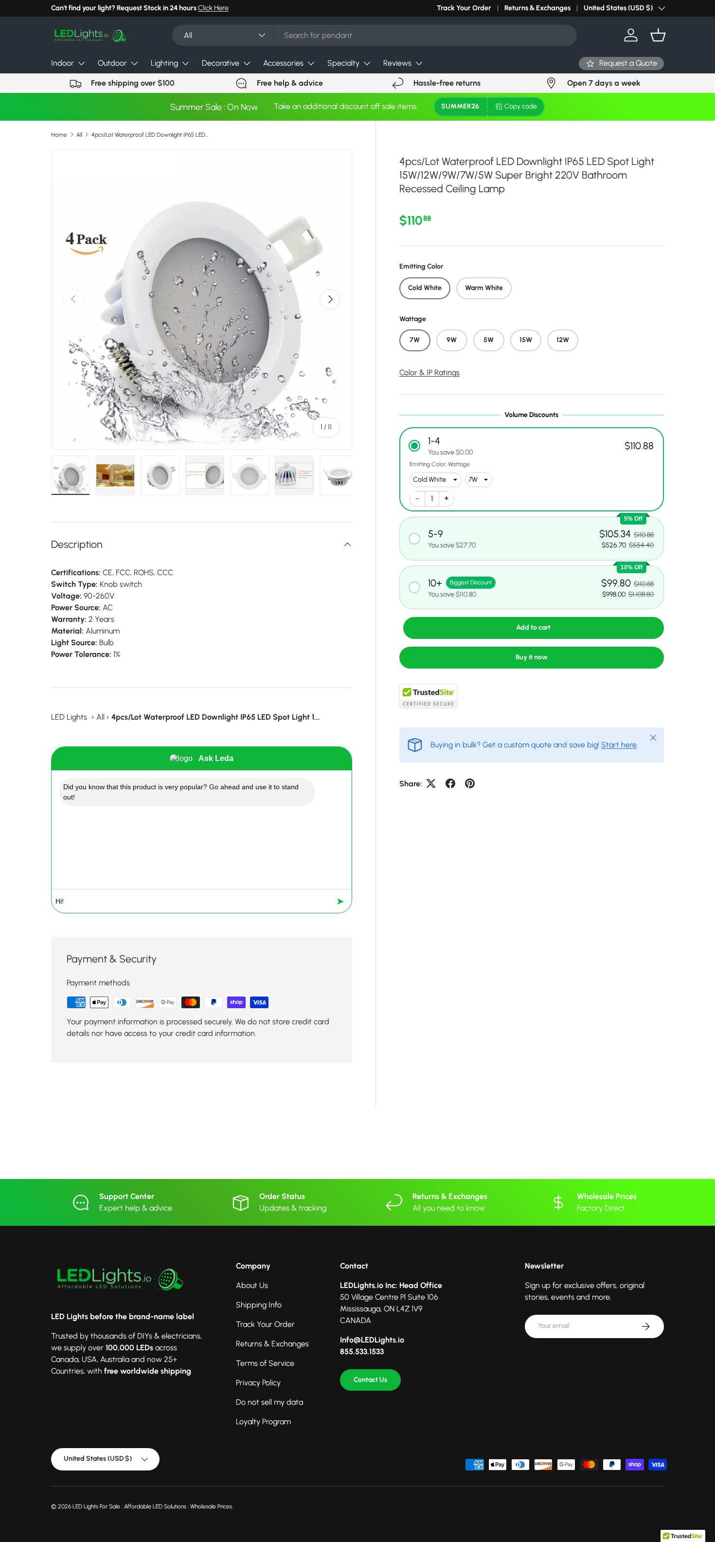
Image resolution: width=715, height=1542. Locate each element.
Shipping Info (259, 1304)
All (79, 134)
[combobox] (374, 35)
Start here (619, 744)
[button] (658, 35)
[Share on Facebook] (450, 783)
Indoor (62, 63)
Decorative (220, 63)
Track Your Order (464, 7)
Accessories (283, 63)
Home (59, 134)
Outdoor (112, 63)
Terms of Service (265, 1363)
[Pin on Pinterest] (470, 783)
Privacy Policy (258, 1382)
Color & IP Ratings (429, 372)
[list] (202, 299)
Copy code (520, 106)
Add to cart (533, 627)
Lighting (164, 63)
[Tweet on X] (431, 783)
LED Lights (69, 717)
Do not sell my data (269, 1402)
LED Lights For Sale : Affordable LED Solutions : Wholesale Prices (152, 1506)
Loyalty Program (263, 1421)
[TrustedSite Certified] (428, 696)
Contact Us (370, 1380)
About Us (252, 1285)
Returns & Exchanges (537, 7)
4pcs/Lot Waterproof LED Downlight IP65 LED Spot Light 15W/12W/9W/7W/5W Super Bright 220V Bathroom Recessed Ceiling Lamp (149, 134)
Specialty (343, 63)
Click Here (213, 7)
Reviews (397, 63)
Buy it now (532, 657)
